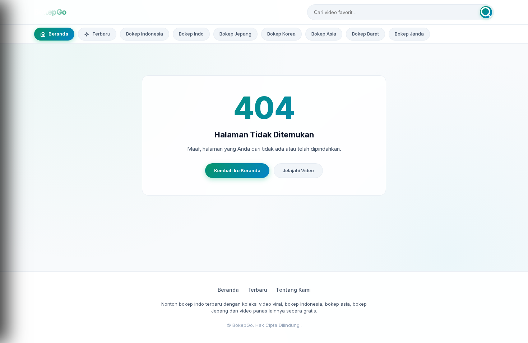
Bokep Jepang (235, 34)
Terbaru (257, 290)
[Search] (486, 12)
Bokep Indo (191, 34)
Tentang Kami (293, 290)
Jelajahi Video (298, 170)
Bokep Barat (365, 34)
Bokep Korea (281, 34)
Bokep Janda (409, 34)
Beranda (228, 290)
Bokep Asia (323, 34)
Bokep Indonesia (144, 34)
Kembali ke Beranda (237, 170)
